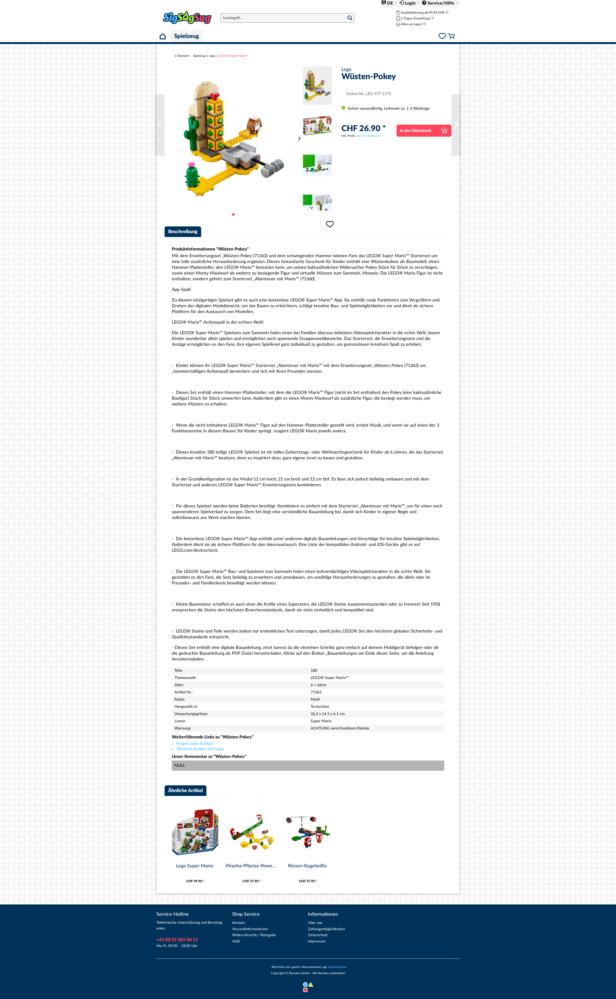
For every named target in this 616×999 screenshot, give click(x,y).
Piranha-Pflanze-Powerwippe (251, 866)
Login (411, 3)
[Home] (163, 36)
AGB (236, 941)
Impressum (316, 941)
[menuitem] (389, 3)
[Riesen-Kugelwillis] (308, 832)
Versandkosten (337, 967)
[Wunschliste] (442, 37)
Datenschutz (318, 935)
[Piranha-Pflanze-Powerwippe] (160, 125)
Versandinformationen (250, 929)
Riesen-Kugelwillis (307, 866)
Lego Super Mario (194, 866)
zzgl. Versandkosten (368, 135)
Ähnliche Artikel (185, 790)
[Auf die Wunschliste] (330, 226)
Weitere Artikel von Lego (199, 749)
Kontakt (238, 923)
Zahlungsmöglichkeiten (326, 929)
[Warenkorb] (451, 37)
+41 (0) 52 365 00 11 (177, 940)
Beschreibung (183, 231)
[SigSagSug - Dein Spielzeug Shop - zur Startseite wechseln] (187, 18)
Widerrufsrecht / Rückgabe (254, 935)
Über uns (315, 923)
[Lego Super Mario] (456, 125)
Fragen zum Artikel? (194, 744)
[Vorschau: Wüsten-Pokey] (317, 85)
